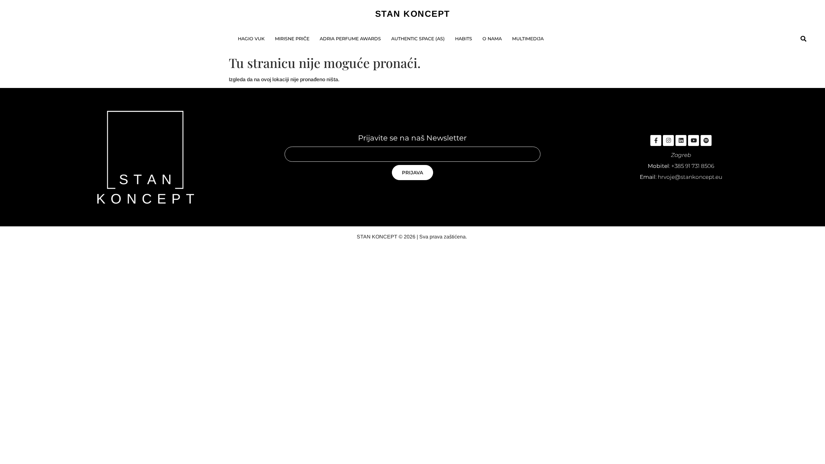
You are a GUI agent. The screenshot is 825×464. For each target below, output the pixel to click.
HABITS (463, 39)
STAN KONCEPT (412, 14)
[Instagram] (668, 140)
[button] (803, 39)
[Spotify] (706, 140)
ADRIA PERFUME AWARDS (350, 39)
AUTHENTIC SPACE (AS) (418, 39)
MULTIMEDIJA (528, 39)
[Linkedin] (680, 140)
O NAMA (492, 39)
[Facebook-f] (655, 140)
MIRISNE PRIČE (292, 39)
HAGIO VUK (251, 39)
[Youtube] (693, 140)
